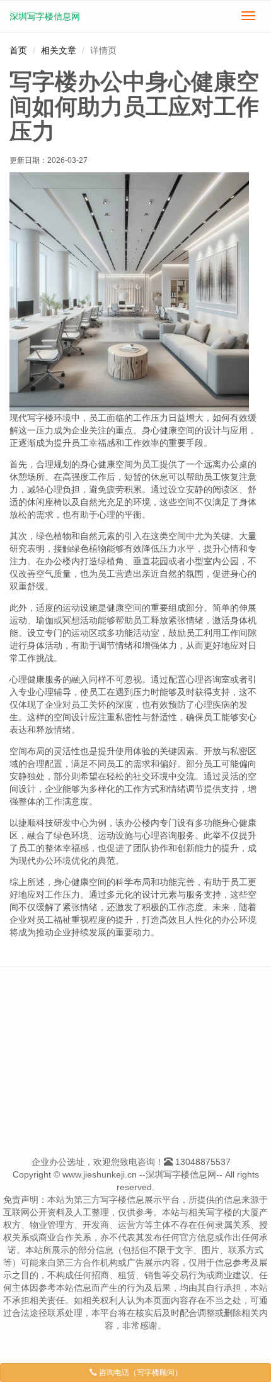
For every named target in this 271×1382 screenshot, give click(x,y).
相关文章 (58, 50)
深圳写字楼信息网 (44, 16)
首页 (18, 50)
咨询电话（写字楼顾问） (139, 1372)
